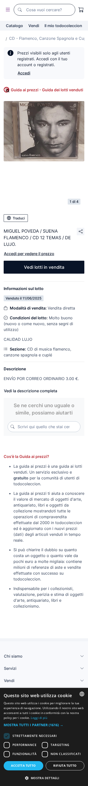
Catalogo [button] (14, 25)
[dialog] (44, 737)
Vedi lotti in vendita (44, 267)
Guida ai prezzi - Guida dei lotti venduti (47, 89)
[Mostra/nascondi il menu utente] (7, 10)
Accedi (24, 73)
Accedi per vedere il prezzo (29, 253)
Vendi (33, 25)
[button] (44, 724)
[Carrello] (81, 10)
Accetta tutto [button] (23, 766)
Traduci (19, 218)
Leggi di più (39, 718)
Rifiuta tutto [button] (65, 766)
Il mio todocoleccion (63, 25)
